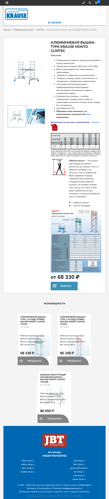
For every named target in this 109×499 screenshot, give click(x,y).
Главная (7, 29)
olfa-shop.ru (79, 460)
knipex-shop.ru (28, 464)
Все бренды (54, 452)
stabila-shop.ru (28, 471)
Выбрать (65, 286)
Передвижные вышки (24, 29)
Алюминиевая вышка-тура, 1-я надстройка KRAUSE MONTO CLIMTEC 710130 (33, 320)
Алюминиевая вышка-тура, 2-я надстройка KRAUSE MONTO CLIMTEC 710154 (73, 320)
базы (88, 114)
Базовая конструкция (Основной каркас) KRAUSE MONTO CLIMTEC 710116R (53, 378)
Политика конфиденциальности (67, 488)
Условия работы (44, 488)
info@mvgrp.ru (85, 485)
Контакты (31, 488)
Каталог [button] (56, 22)
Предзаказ (34, 361)
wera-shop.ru (28, 468)
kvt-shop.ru (79, 471)
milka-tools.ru (28, 460)
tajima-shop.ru (79, 479)
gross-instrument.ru (79, 468)
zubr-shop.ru (79, 475)
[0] (95, 3)
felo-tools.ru (79, 464)
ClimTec (40, 29)
